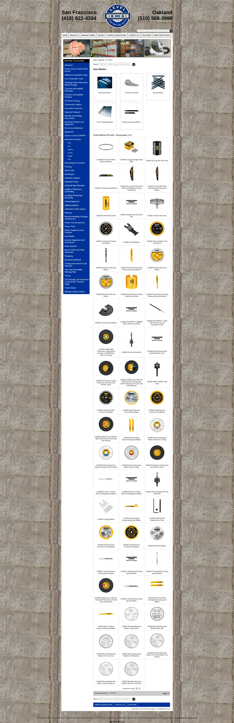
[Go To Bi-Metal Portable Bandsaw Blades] (106, 154)
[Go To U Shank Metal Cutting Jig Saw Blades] (131, 593)
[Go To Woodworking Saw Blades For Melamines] (131, 648)
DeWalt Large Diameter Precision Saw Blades (157, 411)
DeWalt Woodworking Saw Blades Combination (131, 627)
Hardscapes (69, 174)
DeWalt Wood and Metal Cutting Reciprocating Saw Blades (157, 600)
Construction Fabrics (73, 104)
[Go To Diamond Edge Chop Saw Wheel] (157, 235)
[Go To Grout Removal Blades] (106, 317)
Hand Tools (69, 170)
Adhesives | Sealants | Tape (76, 75)
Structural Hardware (73, 260)
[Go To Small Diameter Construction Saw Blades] (106, 539)
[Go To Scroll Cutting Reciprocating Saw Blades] (131, 512)
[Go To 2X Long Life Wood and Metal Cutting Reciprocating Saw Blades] (131, 180)
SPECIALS (101, 35)
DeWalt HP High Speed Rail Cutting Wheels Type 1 (157, 352)
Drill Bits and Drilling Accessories (73, 117)
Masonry (68, 213)
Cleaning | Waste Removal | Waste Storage (76, 83)
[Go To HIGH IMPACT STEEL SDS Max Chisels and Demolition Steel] (157, 315)
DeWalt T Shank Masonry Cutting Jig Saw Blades (106, 572)
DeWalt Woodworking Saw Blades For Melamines (131, 655)
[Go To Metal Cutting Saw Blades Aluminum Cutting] (157, 432)
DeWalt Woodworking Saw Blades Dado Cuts (157, 627)
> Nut (68, 146)
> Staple (69, 156)
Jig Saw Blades (158, 93)
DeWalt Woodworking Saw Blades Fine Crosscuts (106, 655)
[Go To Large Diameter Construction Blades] (131, 404)
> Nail (69, 159)
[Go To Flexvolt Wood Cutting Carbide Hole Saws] (131, 288)
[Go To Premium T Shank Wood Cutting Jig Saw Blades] (106, 486)
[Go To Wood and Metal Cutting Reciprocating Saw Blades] (157, 592)
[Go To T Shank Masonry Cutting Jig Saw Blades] (106, 565)
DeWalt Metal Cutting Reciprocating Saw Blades (131, 439)
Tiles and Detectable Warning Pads (73, 270)
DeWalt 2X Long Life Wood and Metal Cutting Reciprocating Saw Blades (131, 188)
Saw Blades (69, 236)
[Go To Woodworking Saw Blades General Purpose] (106, 675)
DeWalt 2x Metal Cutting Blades (106, 188)
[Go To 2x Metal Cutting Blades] (106, 182)
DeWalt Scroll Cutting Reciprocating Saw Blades (131, 519)
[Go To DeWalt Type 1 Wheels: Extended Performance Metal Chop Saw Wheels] (106, 592)
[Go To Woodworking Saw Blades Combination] (131, 620)
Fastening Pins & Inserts (75, 163)
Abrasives (69, 65)
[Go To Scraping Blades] (106, 513)
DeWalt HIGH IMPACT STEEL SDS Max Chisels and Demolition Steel (157, 323)
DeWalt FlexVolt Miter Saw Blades (157, 269)
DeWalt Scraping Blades (106, 519)
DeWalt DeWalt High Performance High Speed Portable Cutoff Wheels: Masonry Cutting (106, 352)
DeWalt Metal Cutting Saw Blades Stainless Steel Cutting (106, 466)
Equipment (69, 132)
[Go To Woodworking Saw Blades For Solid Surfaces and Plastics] (157, 647)
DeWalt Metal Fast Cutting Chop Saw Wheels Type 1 (157, 466)
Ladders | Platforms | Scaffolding (73, 190)
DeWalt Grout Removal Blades (106, 323)
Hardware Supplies (72, 178)
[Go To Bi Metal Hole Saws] (106, 210)
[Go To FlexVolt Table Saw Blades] (106, 288)
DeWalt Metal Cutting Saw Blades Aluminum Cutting (157, 439)
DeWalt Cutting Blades (131, 242)
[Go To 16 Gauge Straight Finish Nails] (131, 154)
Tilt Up (67, 276)
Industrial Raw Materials (75, 185)
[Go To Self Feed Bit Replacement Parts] (157, 512)
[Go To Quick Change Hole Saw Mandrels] (157, 486)
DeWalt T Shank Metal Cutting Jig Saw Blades (131, 572)
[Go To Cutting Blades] (131, 236)
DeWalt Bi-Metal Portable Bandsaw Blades (106, 161)
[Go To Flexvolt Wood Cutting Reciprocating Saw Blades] (157, 288)
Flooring (68, 166)
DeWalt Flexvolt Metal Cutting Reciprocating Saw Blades (131, 269)
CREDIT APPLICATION (161, 35)
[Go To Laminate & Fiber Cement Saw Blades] (106, 404)
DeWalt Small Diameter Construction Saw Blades (106, 546)
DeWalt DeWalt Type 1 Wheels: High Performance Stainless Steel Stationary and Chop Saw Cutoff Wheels (131, 383)
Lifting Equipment (72, 201)
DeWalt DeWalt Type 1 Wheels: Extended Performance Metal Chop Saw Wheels (106, 600)
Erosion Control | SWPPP (75, 135)
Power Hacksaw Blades (105, 122)
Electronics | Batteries (74, 128)
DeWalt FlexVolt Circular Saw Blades (106, 269)
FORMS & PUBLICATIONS (116, 35)
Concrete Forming (72, 101)
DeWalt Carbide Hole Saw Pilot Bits (131, 216)
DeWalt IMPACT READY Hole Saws (157, 383)
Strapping (69, 256)
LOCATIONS (146, 35)
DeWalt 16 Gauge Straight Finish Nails (131, 161)
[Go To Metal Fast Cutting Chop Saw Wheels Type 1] (157, 459)
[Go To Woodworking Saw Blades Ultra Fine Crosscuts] (131, 675)
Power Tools (70, 226)
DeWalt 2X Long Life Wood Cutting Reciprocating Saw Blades (157, 188)
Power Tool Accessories (75, 222)
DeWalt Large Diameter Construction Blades (131, 411)
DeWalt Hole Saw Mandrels (131, 352)
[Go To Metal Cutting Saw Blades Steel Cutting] (131, 459)
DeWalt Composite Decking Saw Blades (106, 242)
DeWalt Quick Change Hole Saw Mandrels (157, 493)
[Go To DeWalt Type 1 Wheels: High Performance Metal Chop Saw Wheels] (106, 431)
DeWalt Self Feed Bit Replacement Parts (157, 519)
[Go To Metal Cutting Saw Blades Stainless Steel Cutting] (106, 459)
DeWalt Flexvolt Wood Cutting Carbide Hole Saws (131, 295)
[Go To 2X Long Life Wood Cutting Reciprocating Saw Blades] (157, 180)
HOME (65, 35)
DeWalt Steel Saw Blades (157, 546)
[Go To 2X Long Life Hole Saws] (157, 155)
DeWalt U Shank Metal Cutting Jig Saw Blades (131, 600)
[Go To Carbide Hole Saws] (157, 210)
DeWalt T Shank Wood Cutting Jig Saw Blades (157, 572)
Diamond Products (72, 112)
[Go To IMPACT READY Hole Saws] (157, 376)
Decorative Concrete (73, 108)
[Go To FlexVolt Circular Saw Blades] (106, 262)
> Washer (70, 149)
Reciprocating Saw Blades (131, 122)
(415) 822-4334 (79, 18)
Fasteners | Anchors (73, 139)
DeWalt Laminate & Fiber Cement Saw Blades (106, 411)
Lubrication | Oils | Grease (75, 209)
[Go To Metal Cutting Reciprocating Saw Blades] (131, 432)
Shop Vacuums (71, 246)
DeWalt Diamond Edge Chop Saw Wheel (157, 242)
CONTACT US (134, 35)
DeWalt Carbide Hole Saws (157, 216)
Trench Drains (70, 288)
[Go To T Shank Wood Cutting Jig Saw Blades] (157, 565)
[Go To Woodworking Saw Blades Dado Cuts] (157, 620)
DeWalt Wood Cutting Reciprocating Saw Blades (106, 627)
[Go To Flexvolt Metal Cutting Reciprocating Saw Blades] (131, 262)
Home (95, 60)
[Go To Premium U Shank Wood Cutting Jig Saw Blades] (131, 486)
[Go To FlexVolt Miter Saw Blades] (157, 262)
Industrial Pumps (71, 182)
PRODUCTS (74, 35)
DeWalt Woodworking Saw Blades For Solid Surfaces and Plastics (157, 655)
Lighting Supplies (72, 205)
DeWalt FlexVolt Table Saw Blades (106, 295)
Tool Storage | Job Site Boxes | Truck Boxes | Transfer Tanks (77, 281)
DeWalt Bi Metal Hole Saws (106, 216)
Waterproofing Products (75, 291)
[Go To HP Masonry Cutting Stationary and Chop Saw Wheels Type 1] (106, 375)
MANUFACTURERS (88, 35)
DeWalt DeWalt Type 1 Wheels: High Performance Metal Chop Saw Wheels (106, 439)
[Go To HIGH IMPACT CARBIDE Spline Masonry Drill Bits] (131, 316)
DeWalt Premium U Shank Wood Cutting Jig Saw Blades (131, 493)
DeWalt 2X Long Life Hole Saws (157, 161)
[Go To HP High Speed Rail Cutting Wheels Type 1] (157, 345)
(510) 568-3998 (155, 18)
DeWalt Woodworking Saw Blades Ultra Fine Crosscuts (131, 682)
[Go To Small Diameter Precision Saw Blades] (131, 539)
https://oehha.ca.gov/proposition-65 (186, 718)
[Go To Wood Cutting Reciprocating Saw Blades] (106, 620)
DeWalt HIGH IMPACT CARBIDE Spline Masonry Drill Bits (131, 323)
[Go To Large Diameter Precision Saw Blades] (157, 404)
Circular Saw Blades (131, 93)
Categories (101, 60)
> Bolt (69, 143)
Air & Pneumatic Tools (74, 79)
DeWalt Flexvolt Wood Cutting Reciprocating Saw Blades (157, 295)
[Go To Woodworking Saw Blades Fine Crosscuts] (106, 648)
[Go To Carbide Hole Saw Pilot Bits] (131, 209)
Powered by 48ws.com (117, 721)
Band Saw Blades (105, 93)
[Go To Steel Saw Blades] (157, 540)
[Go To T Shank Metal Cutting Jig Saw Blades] (131, 565)
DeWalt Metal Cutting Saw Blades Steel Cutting (131, 466)
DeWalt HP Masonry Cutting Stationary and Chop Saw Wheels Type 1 (106, 383)
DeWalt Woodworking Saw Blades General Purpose (106, 682)
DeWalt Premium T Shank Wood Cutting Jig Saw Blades (106, 493)
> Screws (70, 153)
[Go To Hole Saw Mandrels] (131, 346)
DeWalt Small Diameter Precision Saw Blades (131, 546)
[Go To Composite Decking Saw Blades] (106, 235)
